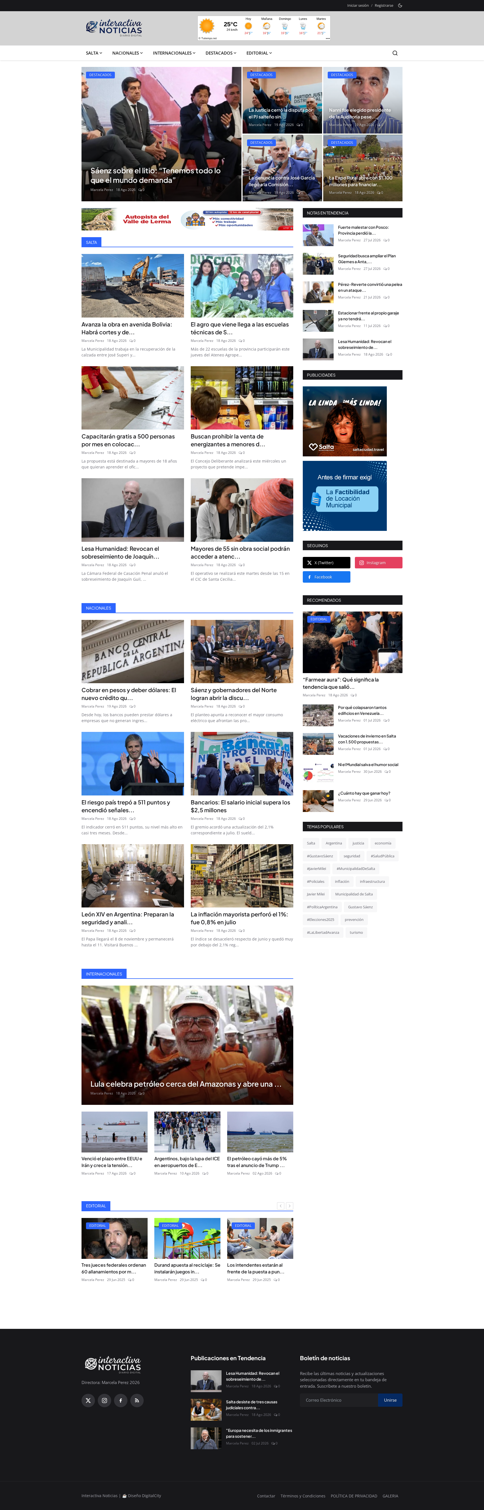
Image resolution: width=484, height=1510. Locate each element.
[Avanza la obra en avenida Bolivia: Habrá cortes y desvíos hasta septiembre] (133, 286)
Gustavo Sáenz (360, 906)
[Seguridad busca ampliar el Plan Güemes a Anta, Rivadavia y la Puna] (318, 264)
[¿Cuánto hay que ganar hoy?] (318, 801)
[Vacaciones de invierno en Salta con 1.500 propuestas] (318, 744)
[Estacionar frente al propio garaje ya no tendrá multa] (318, 321)
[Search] (395, 53)
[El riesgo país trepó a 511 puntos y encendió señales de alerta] (133, 763)
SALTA (92, 53)
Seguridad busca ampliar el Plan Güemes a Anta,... (367, 258)
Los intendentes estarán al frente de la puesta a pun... (183, 1268)
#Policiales (315, 881)
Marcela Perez (101, 189)
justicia (358, 843)
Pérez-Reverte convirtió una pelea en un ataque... (370, 287)
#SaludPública (382, 855)
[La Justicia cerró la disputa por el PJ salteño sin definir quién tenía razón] (282, 100)
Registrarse (384, 5)
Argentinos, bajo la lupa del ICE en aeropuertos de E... (187, 1162)
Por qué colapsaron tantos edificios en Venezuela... (362, 710)
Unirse (390, 1400)
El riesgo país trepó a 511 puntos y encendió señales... (126, 806)
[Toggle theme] (400, 5)
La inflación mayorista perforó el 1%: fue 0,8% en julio (239, 918)
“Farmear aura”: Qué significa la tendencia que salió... (341, 683)
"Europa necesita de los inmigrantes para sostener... (259, 1433)
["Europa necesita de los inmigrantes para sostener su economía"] (206, 1438)
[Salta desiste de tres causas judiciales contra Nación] (206, 1410)
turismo (356, 932)
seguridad (352, 855)
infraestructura (372, 881)
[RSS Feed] (137, 1400)
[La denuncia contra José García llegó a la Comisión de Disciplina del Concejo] (282, 168)
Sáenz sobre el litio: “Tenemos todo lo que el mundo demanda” (155, 175)
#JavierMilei (316, 868)
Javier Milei (316, 894)
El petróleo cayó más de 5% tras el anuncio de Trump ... (257, 1162)
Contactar (266, 1496)
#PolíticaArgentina (322, 906)
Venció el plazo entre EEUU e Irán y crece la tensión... (112, 1162)
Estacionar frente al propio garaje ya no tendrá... (368, 315)
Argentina (334, 843)
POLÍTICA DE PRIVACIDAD (354, 1496)
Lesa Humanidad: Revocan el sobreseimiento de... (364, 344)
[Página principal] (114, 28)
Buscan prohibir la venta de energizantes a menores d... (228, 440)
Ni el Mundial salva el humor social (368, 764)
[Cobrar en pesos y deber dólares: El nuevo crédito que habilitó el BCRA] (133, 651)
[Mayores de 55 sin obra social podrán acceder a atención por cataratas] (242, 510)
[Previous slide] (90, 134)
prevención (354, 919)
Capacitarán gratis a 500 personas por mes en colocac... (128, 440)
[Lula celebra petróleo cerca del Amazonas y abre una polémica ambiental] (187, 1045)
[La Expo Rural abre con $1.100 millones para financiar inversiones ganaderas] (363, 168)
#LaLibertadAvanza (323, 932)
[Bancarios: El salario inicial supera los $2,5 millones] (242, 763)
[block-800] (187, 219)
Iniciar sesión (358, 5)
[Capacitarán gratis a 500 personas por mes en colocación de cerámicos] (133, 398)
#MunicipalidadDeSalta (356, 868)
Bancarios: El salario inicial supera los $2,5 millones (240, 806)
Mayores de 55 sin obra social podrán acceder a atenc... (240, 552)
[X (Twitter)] (88, 1400)
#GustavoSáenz (320, 855)
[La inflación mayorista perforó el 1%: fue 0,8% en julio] (242, 876)
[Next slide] (232, 134)
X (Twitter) (324, 562)
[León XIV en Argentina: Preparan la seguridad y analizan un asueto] (133, 876)
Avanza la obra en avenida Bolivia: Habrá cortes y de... (127, 328)
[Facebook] (120, 1400)
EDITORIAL (257, 53)
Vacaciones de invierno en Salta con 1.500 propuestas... (367, 738)
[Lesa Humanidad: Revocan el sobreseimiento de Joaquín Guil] (133, 510)
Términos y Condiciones (303, 1496)
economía (383, 843)
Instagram (376, 562)
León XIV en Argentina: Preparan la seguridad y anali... (128, 918)
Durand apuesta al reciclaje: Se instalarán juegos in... (115, 1268)
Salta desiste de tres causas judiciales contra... (251, 1404)
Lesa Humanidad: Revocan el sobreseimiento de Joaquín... (120, 552)
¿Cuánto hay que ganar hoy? (364, 792)
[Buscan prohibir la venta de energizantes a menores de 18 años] (242, 398)
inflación (342, 881)
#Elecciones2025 (320, 919)
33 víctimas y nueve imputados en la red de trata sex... (260, 1268)
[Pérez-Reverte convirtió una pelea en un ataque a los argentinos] (318, 292)
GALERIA (390, 1496)
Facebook (323, 577)
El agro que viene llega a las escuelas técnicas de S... (240, 328)
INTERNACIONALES (172, 53)
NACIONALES (125, 53)
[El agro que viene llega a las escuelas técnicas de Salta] (242, 286)
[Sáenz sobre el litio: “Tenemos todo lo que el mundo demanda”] (161, 134)
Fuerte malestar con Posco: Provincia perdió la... (363, 230)
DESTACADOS (219, 53)
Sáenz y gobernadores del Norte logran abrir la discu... (234, 693)
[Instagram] (104, 1400)
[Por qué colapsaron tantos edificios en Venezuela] (318, 715)
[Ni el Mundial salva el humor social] (318, 772)
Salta (311, 843)
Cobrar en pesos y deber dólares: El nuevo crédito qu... (129, 693)
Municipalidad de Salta (354, 894)
